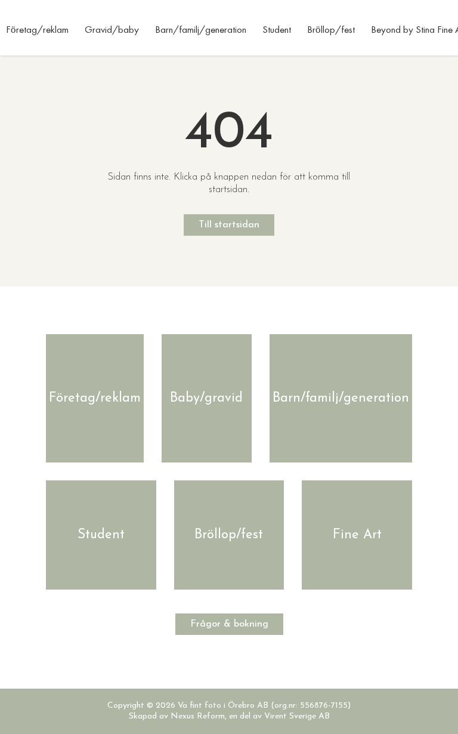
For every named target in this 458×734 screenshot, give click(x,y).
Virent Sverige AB (297, 716)
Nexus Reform (198, 716)
